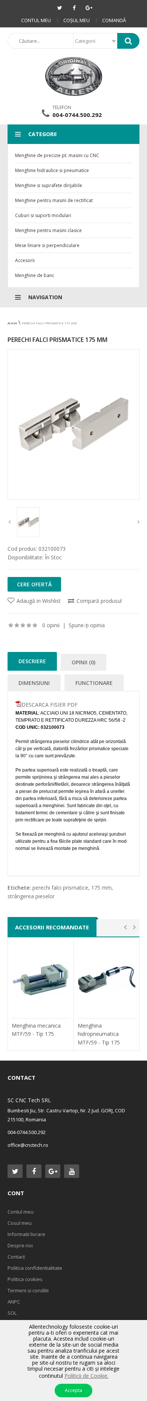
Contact (16, 1256)
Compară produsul (99, 600)
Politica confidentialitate (35, 1268)
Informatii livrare (26, 1234)
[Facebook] (74, 8)
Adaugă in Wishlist (39, 600)
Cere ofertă (34, 584)
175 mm (101, 887)
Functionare (94, 682)
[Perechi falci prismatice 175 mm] (73, 424)
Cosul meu (20, 1223)
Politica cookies (25, 1279)
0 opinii (51, 625)
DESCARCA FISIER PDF (49, 704)
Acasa (12, 323)
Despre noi (20, 1245)
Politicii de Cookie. (86, 1375)
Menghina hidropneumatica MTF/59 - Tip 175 (99, 1034)
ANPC (14, 1301)
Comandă (114, 20)
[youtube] (71, 1171)
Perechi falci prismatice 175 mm (49, 323)
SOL (12, 1313)
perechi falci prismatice (60, 887)
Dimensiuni (34, 682)
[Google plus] (89, 8)
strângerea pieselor (31, 896)
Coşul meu (76, 20)
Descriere (32, 661)
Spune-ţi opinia (87, 625)
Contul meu (36, 20)
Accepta (73, 1390)
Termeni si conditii (28, 1290)
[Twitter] (60, 8)
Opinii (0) (83, 662)
